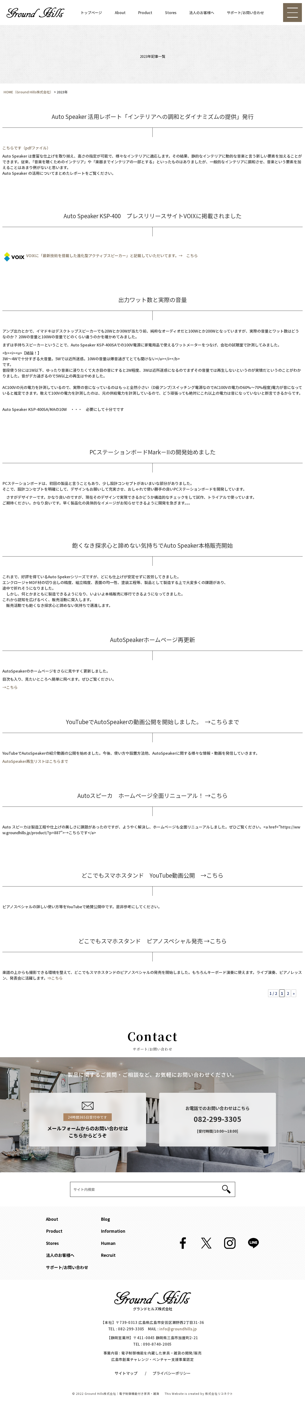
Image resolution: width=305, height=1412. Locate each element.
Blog (105, 1219)
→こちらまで (222, 721)
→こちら (10, 687)
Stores (170, 12)
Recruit (108, 1255)
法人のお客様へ (201, 12)
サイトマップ (126, 1373)
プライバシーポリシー (171, 1373)
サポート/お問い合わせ (245, 12)
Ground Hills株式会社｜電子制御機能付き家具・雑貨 (122, 1393)
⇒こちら (55, 978)
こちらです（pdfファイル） (26, 148)
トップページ (91, 12)
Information (113, 1231)
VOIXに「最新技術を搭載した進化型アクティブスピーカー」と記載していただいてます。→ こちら (112, 255)
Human (108, 1243)
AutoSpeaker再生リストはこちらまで (35, 761)
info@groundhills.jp (178, 1328)
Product (145, 12)
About (120, 12)
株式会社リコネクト (219, 1393)
